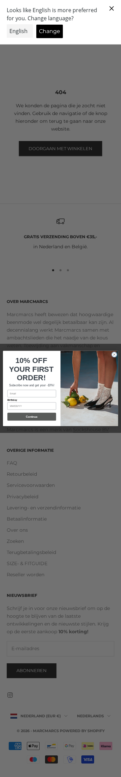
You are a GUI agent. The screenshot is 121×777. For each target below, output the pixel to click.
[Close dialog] (114, 354)
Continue (31, 416)
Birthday (12, 400)
